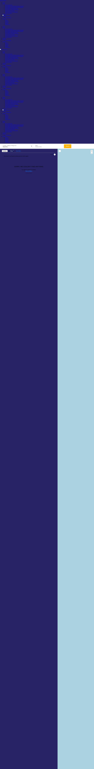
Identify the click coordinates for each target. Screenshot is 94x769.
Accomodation (8, 17)
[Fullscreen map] (60, 151)
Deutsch (6, 21)
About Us (5, 14)
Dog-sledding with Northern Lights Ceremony (14, 6)
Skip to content (3, 0)
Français (7, 22)
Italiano (6, 23)
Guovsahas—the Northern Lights (12, 9)
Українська (7, 24)
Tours (4, 3)
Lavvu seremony (8, 13)
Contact (4, 16)
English (4, 18)
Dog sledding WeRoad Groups (11, 8)
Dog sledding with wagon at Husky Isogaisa (14, 7)
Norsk (6, 19)
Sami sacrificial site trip (9, 10)
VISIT (31, 173)
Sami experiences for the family (11, 11)
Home (4, 2)
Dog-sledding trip (8, 5)
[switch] (53, 154)
